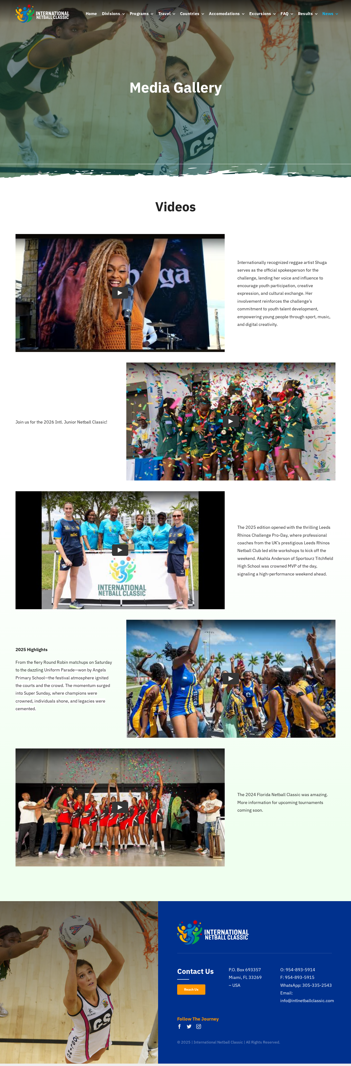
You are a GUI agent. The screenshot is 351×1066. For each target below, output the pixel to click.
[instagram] (198, 1026)
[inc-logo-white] (42, 6)
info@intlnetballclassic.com (307, 1000)
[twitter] (189, 1026)
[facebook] (179, 1026)
